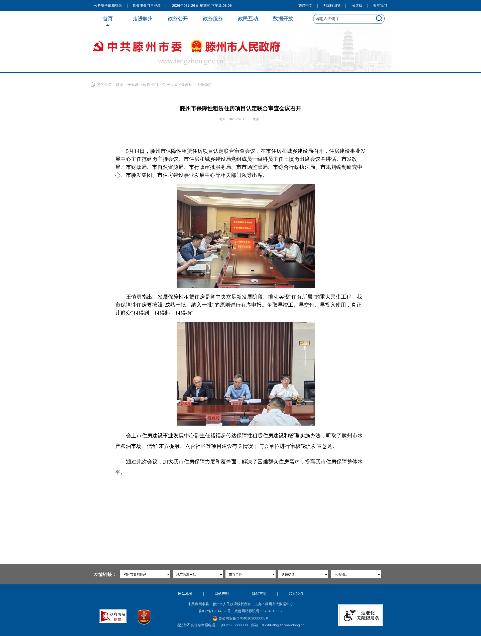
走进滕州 (143, 18)
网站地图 (185, 593)
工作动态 (204, 84)
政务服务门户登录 (147, 6)
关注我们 (380, 6)
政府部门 (150, 84)
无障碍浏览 (331, 6)
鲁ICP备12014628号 (215, 611)
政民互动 (248, 18)
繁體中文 (305, 6)
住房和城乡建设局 (177, 84)
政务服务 (213, 18)
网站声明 (222, 593)
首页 (108, 18)
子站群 (133, 84)
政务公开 (178, 18)
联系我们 (296, 593)
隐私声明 (259, 593)
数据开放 (283, 18)
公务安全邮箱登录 (108, 6)
